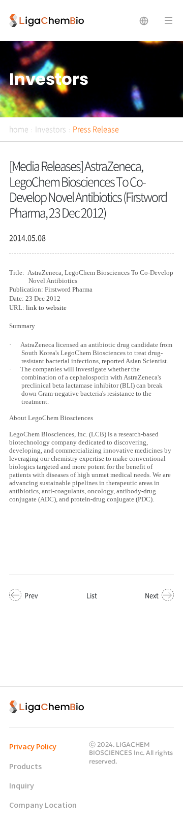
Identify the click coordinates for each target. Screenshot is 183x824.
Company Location (43, 805)
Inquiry (21, 786)
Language (144, 21)
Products (25, 767)
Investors (50, 129)
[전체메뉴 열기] (169, 21)
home (18, 129)
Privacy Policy (32, 747)
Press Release (96, 129)
